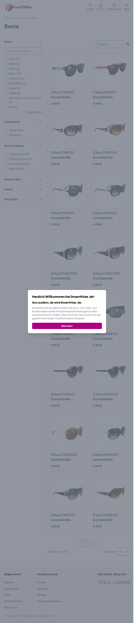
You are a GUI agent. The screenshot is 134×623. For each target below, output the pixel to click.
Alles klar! (67, 325)
